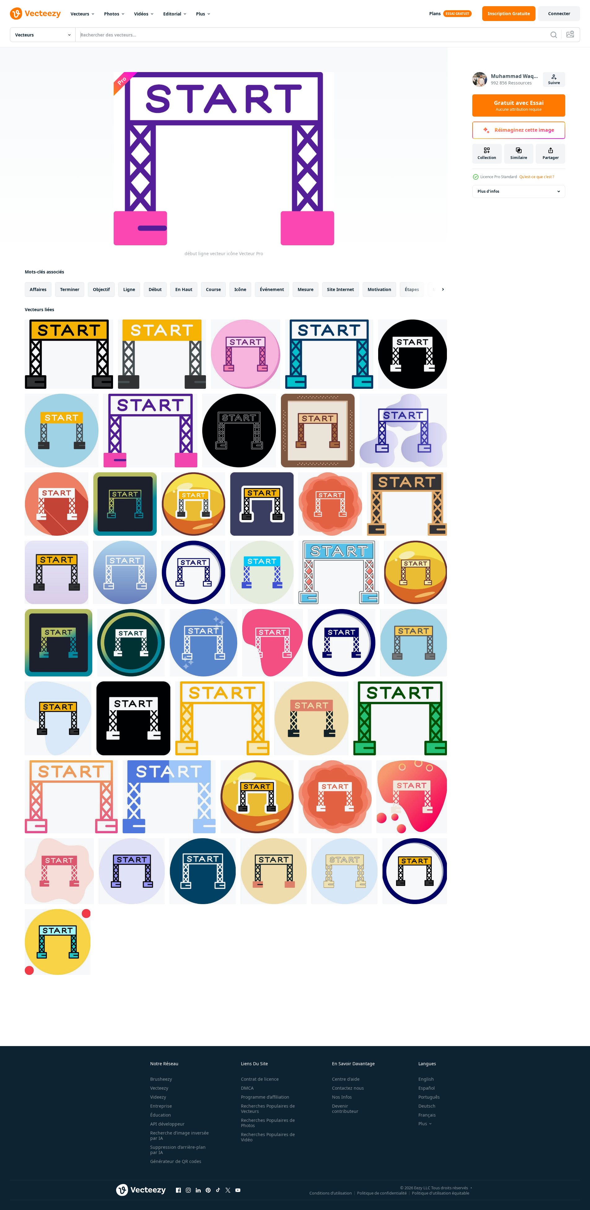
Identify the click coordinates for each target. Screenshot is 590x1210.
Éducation (160, 1115)
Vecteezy (159, 1088)
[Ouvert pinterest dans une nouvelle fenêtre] (208, 1189)
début (155, 289)
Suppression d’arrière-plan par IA (178, 1149)
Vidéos (141, 14)
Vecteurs (80, 14)
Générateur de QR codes (175, 1161)
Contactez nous (348, 1088)
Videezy (158, 1097)
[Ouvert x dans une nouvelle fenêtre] (227, 1189)
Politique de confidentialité (382, 1192)
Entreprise (161, 1106)
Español (426, 1088)
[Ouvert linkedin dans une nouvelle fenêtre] (198, 1189)
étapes (412, 289)
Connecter (559, 13)
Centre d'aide (346, 1079)
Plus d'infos (488, 191)
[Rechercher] (553, 34)
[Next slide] (438, 289)
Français (427, 1115)
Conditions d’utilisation (330, 1192)
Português (429, 1097)
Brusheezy (161, 1079)
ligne (129, 289)
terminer (69, 289)
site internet (340, 289)
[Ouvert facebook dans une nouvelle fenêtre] (178, 1189)
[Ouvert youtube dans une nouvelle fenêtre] (237, 1189)
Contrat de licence (260, 1079)
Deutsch (426, 1106)
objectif (101, 289)
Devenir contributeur (345, 1108)
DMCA (247, 1088)
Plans (435, 13)
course (213, 289)
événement (272, 289)
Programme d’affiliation (265, 1097)
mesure (305, 289)
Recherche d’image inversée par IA (179, 1135)
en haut (183, 289)
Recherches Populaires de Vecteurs (268, 1108)
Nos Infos (342, 1097)
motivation (379, 289)
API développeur (167, 1124)
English (426, 1079)
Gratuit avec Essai (519, 105)
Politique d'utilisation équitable (440, 1192)
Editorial (172, 14)
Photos (111, 14)
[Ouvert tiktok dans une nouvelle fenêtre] (218, 1189)
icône (240, 289)
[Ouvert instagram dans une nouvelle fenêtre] (188, 1189)
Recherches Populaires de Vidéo (268, 1137)
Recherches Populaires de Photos (268, 1122)
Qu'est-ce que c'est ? (536, 176)
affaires (38, 289)
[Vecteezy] (35, 13)
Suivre (554, 82)
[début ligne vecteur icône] (69, 354)
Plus (200, 14)
